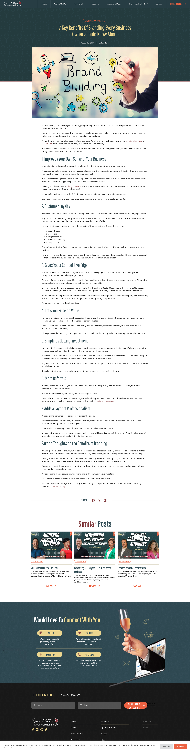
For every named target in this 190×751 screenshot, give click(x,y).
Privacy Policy (147, 721)
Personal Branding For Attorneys (132, 568)
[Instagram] (41, 729)
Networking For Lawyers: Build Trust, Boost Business (92, 570)
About (44, 4)
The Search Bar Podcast (138, 4)
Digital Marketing (95, 20)
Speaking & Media (114, 4)
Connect (159, 4)
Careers (104, 734)
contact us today (57, 486)
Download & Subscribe (134, 706)
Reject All (166, 746)
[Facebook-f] (32, 729)
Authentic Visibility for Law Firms (44, 568)
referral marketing (105, 401)
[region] (95, 746)
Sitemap (145, 728)
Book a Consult (176, 4)
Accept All (180, 746)
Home (73, 721)
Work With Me (60, 4)
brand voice (47, 144)
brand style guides (134, 141)
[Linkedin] (37, 729)
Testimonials (78, 4)
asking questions (73, 186)
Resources (95, 4)
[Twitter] (46, 729)
